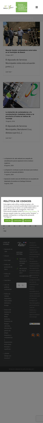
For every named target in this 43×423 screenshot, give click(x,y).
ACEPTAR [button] (8, 220)
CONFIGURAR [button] (18, 220)
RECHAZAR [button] (27, 220)
